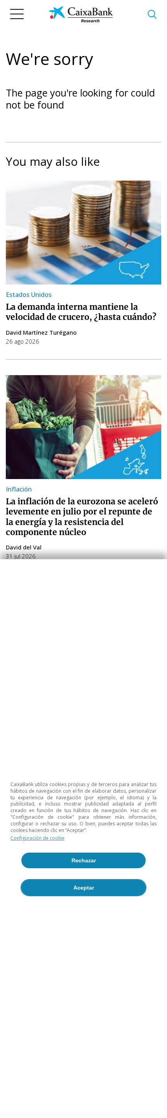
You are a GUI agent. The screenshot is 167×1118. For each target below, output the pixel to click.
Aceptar (83, 888)
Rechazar (83, 860)
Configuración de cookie (37, 838)
